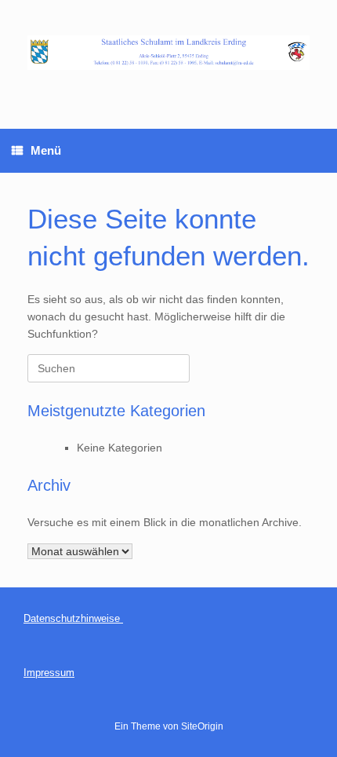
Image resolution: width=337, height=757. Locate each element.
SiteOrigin (202, 726)
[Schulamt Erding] (168, 52)
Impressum (49, 672)
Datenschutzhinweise (73, 618)
